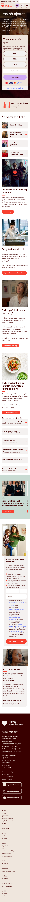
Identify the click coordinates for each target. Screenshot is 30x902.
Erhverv (4, 813)
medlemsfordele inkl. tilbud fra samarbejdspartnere (17, 610)
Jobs (3, 848)
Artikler (4, 831)
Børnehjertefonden (7, 818)
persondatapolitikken (17, 631)
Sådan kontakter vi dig (8, 871)
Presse (3, 866)
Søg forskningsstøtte (8, 821)
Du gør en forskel (7, 883)
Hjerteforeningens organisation (14, 618)
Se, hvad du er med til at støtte (14, 273)
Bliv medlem (5, 878)
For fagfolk (15, 1)
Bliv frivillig (4, 893)
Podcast (4, 833)
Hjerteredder (5, 816)
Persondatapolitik (7, 856)
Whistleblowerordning (8, 851)
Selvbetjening (6, 881)
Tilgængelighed (6, 853)
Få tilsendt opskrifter (11, 413)
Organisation (5, 846)
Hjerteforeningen (6, 1)
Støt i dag (8, 212)
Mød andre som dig (10, 346)
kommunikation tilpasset (16, 602)
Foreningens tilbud (7, 886)
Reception (5, 863)
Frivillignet (4, 896)
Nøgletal (4, 823)
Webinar (4, 836)
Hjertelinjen (5, 868)
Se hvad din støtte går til (15, 88)
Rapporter (4, 838)
